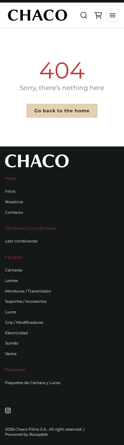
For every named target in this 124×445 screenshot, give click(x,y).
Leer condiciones (21, 241)
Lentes (11, 280)
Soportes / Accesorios (25, 301)
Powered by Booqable (26, 434)
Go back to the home (62, 111)
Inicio (10, 191)
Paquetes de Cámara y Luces (32, 382)
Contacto (14, 212)
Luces (10, 311)
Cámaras (13, 270)
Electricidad (16, 332)
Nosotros (14, 201)
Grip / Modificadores (24, 322)
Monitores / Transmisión (28, 291)
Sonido (11, 343)
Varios (11, 353)
